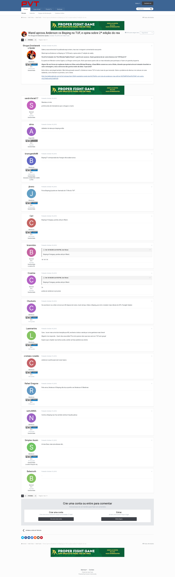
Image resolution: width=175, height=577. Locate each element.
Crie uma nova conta (56, 519)
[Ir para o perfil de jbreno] (31, 193)
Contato (91, 570)
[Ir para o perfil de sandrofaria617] (31, 105)
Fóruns (23, 13)
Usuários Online (59, 13)
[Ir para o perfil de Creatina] (31, 280)
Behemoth (31, 471)
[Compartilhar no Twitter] (22, 537)
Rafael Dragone (31, 383)
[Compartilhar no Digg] (28, 537)
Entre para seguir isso (132, 32)
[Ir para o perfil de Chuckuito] (31, 308)
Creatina (31, 273)
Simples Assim (31, 440)
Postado (49, 45)
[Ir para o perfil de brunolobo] (31, 252)
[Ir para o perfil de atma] (31, 131)
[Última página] (35, 40)
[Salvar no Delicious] (32, 537)
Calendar (32, 13)
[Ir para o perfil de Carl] (31, 222)
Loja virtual (36, 9)
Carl (31, 216)
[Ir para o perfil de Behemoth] (31, 478)
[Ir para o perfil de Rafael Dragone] (31, 390)
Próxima (30, 39)
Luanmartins (31, 328)
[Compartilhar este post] (151, 46)
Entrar (137, 3)
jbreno (31, 186)
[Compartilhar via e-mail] (38, 537)
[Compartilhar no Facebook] (25, 537)
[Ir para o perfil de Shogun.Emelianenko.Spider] (24, 34)
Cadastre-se (147, 3)
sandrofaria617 (31, 98)
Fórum (26, 9)
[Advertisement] (87, 562)
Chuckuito (31, 301)
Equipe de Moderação (44, 13)
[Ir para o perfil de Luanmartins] (31, 335)
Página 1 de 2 (43, 40)
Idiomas (83, 570)
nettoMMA (31, 411)
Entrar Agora (118, 519)
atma (31, 124)
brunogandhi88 (31, 153)
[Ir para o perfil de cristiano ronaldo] (31, 363)
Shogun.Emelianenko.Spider (40, 35)
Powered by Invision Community (87, 574)
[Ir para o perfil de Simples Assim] (31, 447)
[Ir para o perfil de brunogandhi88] (31, 160)
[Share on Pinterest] (41, 537)
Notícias (59, 9)
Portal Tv (49, 9)
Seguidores (145, 32)
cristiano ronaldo (31, 356)
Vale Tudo (66, 35)
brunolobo (31, 245)
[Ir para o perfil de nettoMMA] (31, 418)
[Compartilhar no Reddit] (35, 537)
